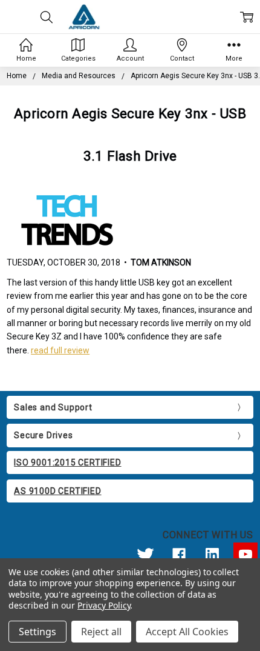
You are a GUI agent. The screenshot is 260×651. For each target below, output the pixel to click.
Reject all (101, 631)
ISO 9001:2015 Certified (67, 462)
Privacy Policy (103, 605)
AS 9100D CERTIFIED (57, 491)
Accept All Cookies (187, 631)
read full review (60, 350)
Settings (37, 631)
